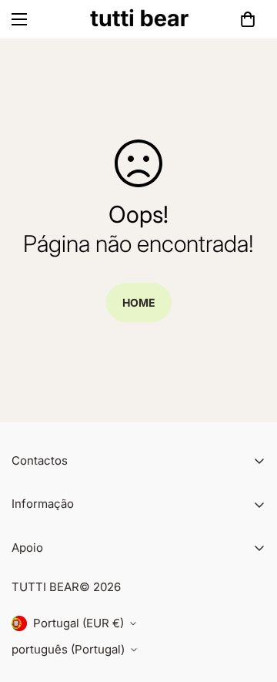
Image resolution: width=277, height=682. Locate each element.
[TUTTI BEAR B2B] (139, 19)
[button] (247, 19)
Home (138, 302)
